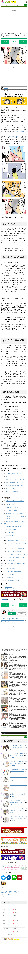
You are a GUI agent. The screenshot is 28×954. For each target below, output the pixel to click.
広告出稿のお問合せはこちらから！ (10, 893)
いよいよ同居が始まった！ (13, 507)
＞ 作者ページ (12, 613)
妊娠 (3, 912)
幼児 (15, 923)
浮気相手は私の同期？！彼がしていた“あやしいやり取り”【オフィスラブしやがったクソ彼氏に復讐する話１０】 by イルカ (18, 708)
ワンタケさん (8, 587)
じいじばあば (6, 618)
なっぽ (11, 812)
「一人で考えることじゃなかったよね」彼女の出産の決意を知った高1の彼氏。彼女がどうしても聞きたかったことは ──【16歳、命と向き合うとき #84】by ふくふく (18, 667)
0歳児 (15, 915)
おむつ (4, 920)
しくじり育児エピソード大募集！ (11, 590)
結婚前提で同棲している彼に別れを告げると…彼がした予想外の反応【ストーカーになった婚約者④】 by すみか (18, 700)
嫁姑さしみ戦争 (10, 532)
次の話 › (23, 42)
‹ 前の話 (5, 42)
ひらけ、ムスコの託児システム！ (14, 488)
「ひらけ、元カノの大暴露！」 (14, 136)
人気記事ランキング (6, 907)
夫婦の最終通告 (10, 568)
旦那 (15, 928)
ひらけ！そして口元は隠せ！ (13, 476)
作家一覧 (14, 42)
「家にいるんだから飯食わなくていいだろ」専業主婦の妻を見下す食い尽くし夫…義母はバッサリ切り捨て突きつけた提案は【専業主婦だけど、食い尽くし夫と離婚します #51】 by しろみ (18, 676)
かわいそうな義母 (11, 574)
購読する (4, 733)
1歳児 (4, 917)
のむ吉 (11, 781)
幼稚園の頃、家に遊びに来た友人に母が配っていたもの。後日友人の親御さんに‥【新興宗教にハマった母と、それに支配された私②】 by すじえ (17, 725)
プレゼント (16, 931)
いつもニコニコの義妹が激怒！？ (14, 526)
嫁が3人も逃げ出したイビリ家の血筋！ (16, 513)
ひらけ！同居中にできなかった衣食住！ (16, 485)
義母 (9, 621)
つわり (15, 912)
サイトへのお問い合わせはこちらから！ (11, 891)
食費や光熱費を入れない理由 (13, 540)
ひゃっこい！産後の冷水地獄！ (14, 551)
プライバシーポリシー (7, 894)
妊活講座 (16, 907)
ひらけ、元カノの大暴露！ (13, 491)
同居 (6, 621)
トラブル (13, 618)
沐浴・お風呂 (16, 920)
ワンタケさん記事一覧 (8, 588)
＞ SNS (21, 613)
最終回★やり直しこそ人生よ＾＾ (15, 581)
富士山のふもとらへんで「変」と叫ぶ (16, 554)
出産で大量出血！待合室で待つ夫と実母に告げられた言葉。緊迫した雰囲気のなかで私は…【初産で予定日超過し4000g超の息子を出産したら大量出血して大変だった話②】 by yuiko (18, 717)
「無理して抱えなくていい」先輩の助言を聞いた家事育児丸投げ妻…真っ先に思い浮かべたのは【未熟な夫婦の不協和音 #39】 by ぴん (18, 658)
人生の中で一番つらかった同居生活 (15, 501)
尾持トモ (14, 773)
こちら (13, 650)
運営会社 (3, 896)
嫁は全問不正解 (10, 560)
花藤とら (14, 796)
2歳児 (15, 917)
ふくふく (14, 749)
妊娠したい (16, 909)
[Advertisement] (14, 20)
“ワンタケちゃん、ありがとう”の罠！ (16, 557)
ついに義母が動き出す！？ (13, 510)
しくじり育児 (5, 928)
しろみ (13, 765)
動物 (3, 931)
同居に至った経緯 (10, 504)
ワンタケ (6, 88)
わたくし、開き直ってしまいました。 (15, 473)
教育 (3, 926)
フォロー (4, 599)
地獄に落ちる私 (10, 577)
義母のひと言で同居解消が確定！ (15, 571)
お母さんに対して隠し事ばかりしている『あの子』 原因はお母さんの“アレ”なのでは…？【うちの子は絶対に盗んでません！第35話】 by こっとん (18, 692)
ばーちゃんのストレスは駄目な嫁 (15, 548)
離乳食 (4, 923)
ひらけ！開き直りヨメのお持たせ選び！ (16, 479)
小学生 (15, 926)
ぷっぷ (13, 820)
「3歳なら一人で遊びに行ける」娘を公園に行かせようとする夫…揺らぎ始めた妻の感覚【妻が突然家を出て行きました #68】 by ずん (18, 684)
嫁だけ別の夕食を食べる (12, 529)
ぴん (13, 757)
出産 (3, 915)
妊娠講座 (4, 909)
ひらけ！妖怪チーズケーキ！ (13, 482)
